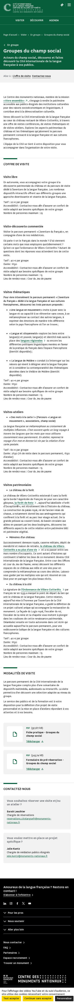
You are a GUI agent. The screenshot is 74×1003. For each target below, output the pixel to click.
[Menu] (69, 5)
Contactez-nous (41, 76)
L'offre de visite (22, 76)
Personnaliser (64, 998)
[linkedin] (4, 903)
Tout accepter (11, 998)
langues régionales (32, 340)
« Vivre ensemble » (13, 100)
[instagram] (11, 903)
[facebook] (17, 903)
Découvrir (36, 20)
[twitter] (23, 903)
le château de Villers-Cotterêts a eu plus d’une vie (34, 548)
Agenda (54, 20)
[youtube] (29, 903)
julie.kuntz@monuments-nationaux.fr (27, 856)
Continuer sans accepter (38, 998)
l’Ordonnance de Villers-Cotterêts (41, 589)
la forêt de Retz (23, 502)
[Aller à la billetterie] (62, 4)
